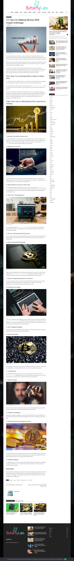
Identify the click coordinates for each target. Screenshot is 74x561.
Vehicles (51, 200)
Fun (50, 138)
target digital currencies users (38, 85)
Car (50, 110)
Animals (16, 12)
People (51, 174)
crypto (15, 480)
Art (50, 98)
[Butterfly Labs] (37, 5)
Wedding (51, 202)
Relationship (52, 181)
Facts (51, 126)
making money (23, 480)
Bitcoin (51, 102)
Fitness (51, 134)
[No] (72, 559)
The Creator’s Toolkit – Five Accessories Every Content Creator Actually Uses (61, 48)
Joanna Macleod (51, 34)
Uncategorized (52, 198)
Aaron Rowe (16, 491)
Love (51, 162)
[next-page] (8, 517)
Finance (51, 133)
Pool (50, 178)
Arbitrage (10, 480)
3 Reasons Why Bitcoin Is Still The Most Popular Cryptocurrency (37, 485)
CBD (50, 115)
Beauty (51, 100)
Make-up (51, 164)
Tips (50, 195)
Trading (30, 480)
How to (51, 152)
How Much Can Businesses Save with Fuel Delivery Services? (61, 76)
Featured (51, 131)
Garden (51, 145)
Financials (18, 480)
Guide (51, 147)
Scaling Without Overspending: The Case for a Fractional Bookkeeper (61, 71)
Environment (52, 124)
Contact (61, 12)
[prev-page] (7, 517)
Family (51, 128)
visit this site (41, 71)
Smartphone (52, 185)
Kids (51, 157)
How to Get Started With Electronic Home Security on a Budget (61, 53)
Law (50, 159)
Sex (50, 183)
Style (53, 12)
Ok (65, 559)
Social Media (52, 186)
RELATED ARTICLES (10, 500)
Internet (51, 154)
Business (51, 105)
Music (51, 169)
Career (51, 112)
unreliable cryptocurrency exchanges (18, 273)
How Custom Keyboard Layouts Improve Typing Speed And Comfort (62, 82)
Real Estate (52, 179)
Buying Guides (52, 107)
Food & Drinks (52, 136)
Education (52, 121)
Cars (21, 12)
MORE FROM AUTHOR (19, 500)
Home (12, 12)
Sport (49, 12)
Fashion (51, 129)
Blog (51, 103)
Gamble (51, 141)
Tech (57, 12)
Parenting (52, 173)
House (39, 12)
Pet (50, 176)
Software (51, 188)
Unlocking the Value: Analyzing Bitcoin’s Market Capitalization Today (39, 514)
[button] (66, 12)
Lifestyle (44, 12)
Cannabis (51, 109)
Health (34, 12)
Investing (51, 155)
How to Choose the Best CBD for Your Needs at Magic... (58, 32)
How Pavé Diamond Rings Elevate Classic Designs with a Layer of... (61, 59)
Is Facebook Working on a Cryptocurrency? (14, 484)
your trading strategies (22, 227)
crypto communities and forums (12, 320)
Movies (51, 167)
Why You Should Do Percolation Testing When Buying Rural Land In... (62, 42)
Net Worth (52, 171)
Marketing (52, 166)
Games (29, 12)
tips (27, 480)
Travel (51, 197)
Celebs (25, 12)
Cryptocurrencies (12, 15)
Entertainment (52, 122)
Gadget (51, 140)
